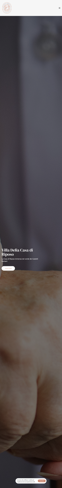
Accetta (42, 481)
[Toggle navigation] (50, 8)
